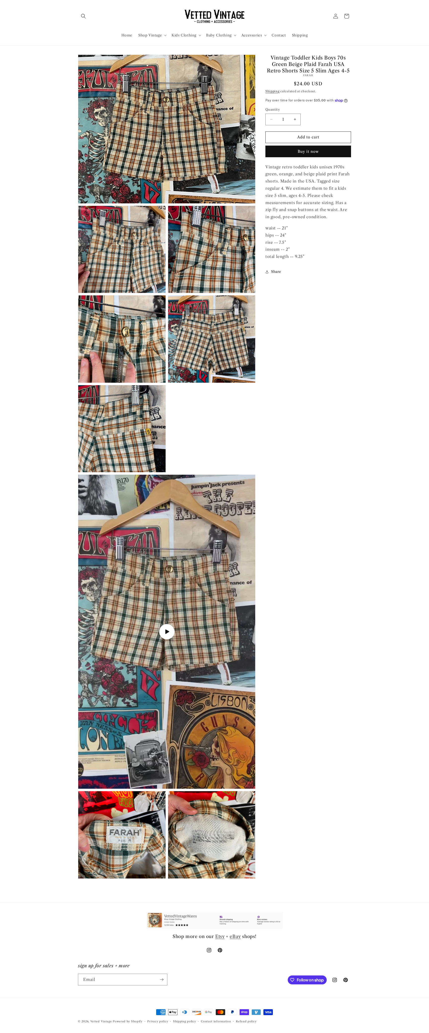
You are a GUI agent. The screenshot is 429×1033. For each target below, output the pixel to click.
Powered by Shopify (128, 1021)
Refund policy (246, 1021)
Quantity (272, 109)
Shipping (272, 91)
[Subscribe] (161, 979)
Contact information (216, 1021)
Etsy (219, 936)
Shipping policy (184, 1021)
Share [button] (276, 272)
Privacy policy (157, 1021)
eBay (235, 936)
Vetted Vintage (101, 1021)
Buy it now (308, 151)
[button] (83, 16)
